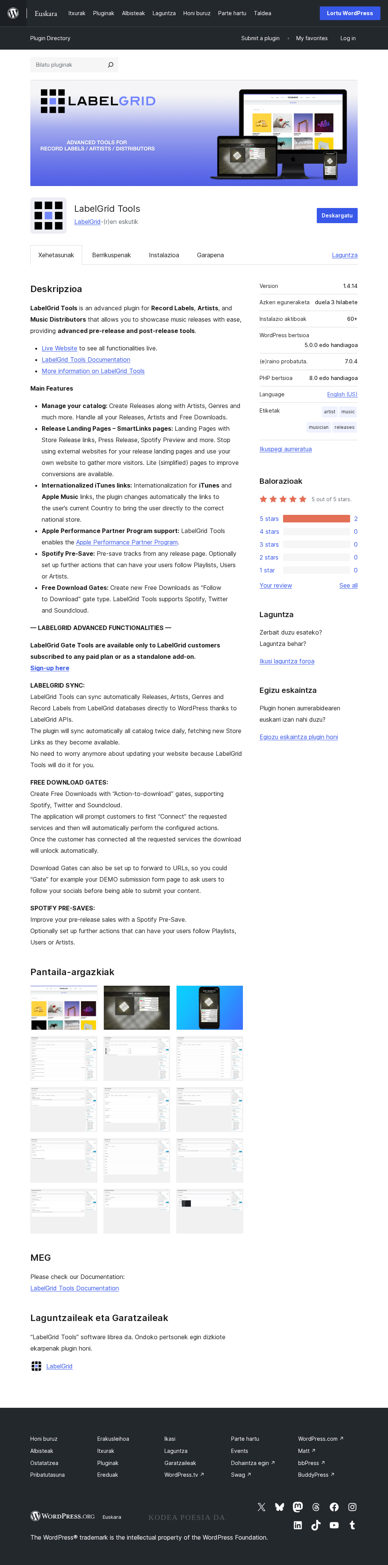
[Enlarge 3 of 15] (233, 995)
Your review (276, 585)
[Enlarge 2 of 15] (160, 995)
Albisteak (41, 1451)
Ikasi (169, 1438)
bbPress (311, 1463)
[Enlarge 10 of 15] (87, 1148)
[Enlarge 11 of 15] (160, 1148)
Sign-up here (49, 668)
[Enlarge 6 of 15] (233, 1046)
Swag (241, 1474)
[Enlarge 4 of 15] (87, 1046)
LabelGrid (87, 221)
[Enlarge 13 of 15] (87, 1199)
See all (349, 585)
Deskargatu (337, 215)
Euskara (112, 1517)
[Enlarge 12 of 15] (233, 1148)
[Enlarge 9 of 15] (233, 1097)
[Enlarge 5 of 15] (160, 1046)
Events (239, 1451)
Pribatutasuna (47, 1474)
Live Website (59, 348)
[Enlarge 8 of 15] (160, 1097)
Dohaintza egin (253, 1463)
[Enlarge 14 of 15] (160, 1199)
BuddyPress (316, 1474)
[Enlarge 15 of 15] (233, 1199)
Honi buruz (44, 1438)
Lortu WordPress (350, 13)
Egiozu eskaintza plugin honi (299, 737)
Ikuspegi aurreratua (286, 449)
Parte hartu (245, 1438)
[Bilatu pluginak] (110, 64)
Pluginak (108, 1463)
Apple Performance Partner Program (127, 542)
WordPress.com (321, 1438)
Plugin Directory (50, 38)
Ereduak (107, 1474)
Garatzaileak (180, 1463)
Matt (307, 1451)
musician (319, 427)
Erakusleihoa (113, 1438)
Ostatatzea (44, 1463)
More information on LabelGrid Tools (93, 371)
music (348, 411)
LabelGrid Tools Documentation (86, 359)
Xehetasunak (56, 255)
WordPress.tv (184, 1474)
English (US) (342, 394)
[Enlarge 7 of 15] (87, 1097)
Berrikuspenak (111, 255)
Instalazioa (164, 255)
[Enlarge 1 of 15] (87, 995)
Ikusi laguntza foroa (287, 661)
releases (345, 427)
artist (329, 411)
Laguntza (345, 255)
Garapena (210, 255)
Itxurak (105, 1451)
